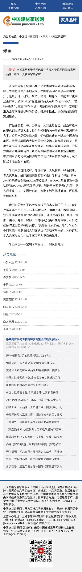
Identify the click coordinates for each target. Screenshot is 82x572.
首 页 (13, 3)
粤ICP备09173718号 (14, 534)
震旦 (6, 292)
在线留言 (44, 523)
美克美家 (8, 299)
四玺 (6, 314)
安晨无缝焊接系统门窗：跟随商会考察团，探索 (34, 414)
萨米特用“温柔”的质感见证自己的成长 (28, 355)
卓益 (6, 329)
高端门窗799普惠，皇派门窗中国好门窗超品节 (33, 444)
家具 (45, 36)
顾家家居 (8, 306)
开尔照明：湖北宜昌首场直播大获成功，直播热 (34, 451)
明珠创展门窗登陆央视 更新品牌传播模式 (30, 362)
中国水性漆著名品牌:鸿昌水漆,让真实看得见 (32, 392)
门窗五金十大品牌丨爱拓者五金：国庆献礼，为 (34, 407)
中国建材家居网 (28, 36)
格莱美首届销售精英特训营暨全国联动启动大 (32, 339)
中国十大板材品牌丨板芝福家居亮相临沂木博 (32, 459)
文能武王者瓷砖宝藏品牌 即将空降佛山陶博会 (33, 370)
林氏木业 (8, 262)
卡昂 (6, 284)
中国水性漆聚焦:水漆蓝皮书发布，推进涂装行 (33, 377)
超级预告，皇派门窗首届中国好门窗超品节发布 (34, 466)
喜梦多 (7, 277)
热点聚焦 (67, 8)
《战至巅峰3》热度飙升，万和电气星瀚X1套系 (33, 429)
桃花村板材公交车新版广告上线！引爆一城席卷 (34, 437)
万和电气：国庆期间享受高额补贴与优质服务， (34, 422)
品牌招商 (40, 8)
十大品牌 (40, 3)
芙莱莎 (7, 269)
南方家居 (8, 321)
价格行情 (13, 8)
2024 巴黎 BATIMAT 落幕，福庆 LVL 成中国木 (33, 399)
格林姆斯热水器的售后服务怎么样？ (27, 385)
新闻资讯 (67, 3)
